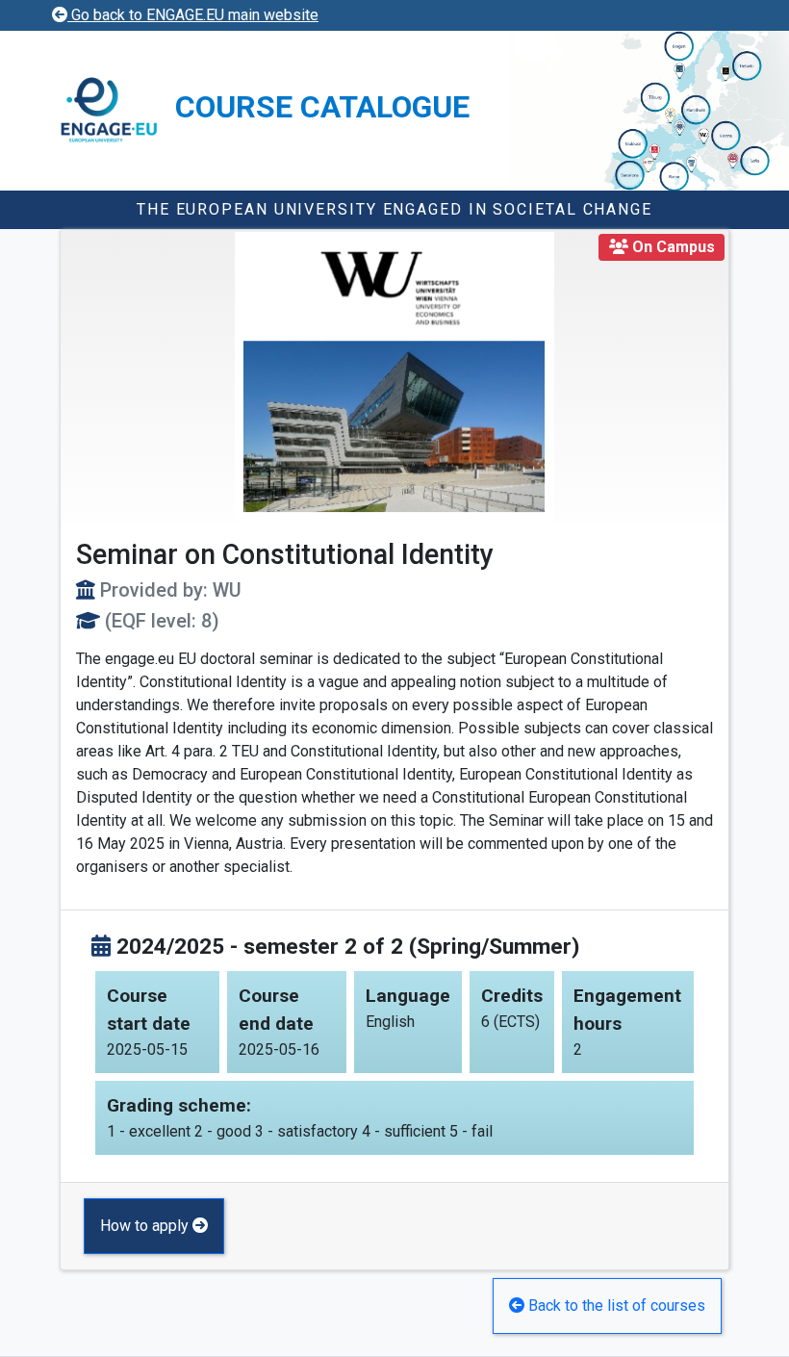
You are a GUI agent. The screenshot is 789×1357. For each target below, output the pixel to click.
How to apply (146, 1225)
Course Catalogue (322, 107)
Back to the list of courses (614, 1305)
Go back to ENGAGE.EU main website (192, 15)
